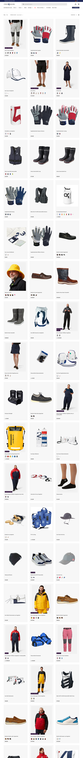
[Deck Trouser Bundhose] (15, 34)
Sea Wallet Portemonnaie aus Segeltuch (12, 615)
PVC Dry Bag (33, 534)
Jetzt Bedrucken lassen (8, 7)
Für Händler (48, 7)
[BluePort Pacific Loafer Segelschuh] (15, 720)
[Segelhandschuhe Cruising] (67, 115)
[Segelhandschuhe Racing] (15, 195)
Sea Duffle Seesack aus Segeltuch (37, 332)
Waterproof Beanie (8, 574)
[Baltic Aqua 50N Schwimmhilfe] (15, 155)
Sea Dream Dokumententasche (62, 453)
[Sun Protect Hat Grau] (67, 518)
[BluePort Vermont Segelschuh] (41, 276)
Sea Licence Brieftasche (9, 252)
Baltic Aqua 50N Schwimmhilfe (11, 171)
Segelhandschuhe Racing (9, 211)
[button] (77, 1)
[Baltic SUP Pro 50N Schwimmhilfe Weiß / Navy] (67, 680)
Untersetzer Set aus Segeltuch (36, 494)
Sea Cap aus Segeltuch (9, 90)
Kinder (25, 7)
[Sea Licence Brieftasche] (15, 236)
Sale (35, 7)
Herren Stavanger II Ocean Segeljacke (38, 615)
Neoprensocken (59, 494)
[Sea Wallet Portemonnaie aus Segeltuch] (15, 599)
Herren (14, 7)
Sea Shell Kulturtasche (9, 695)
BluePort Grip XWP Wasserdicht (37, 574)
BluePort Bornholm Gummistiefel (63, 50)
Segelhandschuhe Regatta (36, 50)
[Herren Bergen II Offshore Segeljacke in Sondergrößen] (15, 639)
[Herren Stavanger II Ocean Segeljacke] (41, 599)
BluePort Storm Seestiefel (10, 332)
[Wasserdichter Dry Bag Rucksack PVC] (15, 437)
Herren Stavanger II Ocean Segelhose (38, 695)
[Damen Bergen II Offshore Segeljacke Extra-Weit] (15, 478)
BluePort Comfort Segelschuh (62, 252)
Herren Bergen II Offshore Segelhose (63, 332)
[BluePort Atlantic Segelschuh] (67, 599)
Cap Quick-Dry (59, 574)
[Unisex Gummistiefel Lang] (41, 155)
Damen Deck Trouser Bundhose (62, 655)
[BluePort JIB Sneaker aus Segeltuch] (67, 720)
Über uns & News (40, 7)
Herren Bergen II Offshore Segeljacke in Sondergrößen (15, 655)
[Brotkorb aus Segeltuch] (15, 518)
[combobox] (44, 4)
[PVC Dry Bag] (41, 518)
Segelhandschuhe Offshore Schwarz (37, 252)
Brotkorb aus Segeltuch (9, 534)
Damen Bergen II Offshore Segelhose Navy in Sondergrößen (65, 414)
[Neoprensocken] (67, 478)
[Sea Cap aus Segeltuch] (15, 74)
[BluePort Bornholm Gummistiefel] (67, 34)
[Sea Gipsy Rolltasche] (41, 437)
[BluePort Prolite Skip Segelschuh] (41, 397)
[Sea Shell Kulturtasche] (15, 680)
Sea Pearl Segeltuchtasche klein (63, 373)
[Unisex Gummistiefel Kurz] (67, 155)
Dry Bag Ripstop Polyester (62, 211)
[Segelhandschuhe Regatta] (41, 34)
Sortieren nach (13, 14)
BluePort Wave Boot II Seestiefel (63, 292)
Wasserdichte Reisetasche (36, 655)
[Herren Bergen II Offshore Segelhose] (67, 316)
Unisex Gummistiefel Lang (36, 171)
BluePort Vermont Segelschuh (36, 292)
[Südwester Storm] (15, 276)
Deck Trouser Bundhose (9, 50)
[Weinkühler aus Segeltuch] (15, 115)
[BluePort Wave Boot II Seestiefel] (67, 276)
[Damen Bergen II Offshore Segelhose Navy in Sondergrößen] (67, 397)
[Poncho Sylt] (67, 74)
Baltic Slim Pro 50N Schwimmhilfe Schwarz (39, 211)
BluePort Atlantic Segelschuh (62, 615)
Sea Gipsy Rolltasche (35, 453)
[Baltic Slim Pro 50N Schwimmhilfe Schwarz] (41, 195)
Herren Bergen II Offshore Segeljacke (38, 736)
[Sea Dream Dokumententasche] (67, 437)
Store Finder (54, 7)
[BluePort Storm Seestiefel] (15, 316)
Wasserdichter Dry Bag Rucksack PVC (12, 453)
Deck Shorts (33, 90)
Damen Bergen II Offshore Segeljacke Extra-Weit (14, 494)
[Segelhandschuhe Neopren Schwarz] (41, 115)
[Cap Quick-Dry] (67, 558)
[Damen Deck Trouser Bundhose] (67, 639)
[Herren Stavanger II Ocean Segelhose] (41, 680)
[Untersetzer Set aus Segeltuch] (41, 478)
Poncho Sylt (59, 90)
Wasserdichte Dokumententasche (37, 373)
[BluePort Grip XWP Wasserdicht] (41, 558)
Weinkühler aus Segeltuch (10, 131)
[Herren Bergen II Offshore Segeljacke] (41, 720)
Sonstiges (30, 7)
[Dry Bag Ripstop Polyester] (67, 195)
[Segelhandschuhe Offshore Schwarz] (41, 236)
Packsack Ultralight (8, 413)
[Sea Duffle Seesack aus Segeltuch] (41, 316)
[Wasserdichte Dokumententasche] (41, 357)
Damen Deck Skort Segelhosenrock (11, 373)
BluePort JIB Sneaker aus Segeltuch (63, 736)
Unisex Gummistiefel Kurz (61, 171)
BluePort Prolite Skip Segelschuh (37, 413)
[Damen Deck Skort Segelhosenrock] (15, 357)
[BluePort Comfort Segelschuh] (67, 236)
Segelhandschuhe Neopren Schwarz (37, 131)
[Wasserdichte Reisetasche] (41, 639)
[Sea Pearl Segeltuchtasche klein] (67, 357)
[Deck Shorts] (41, 74)
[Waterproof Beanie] (15, 558)
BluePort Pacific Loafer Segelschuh (11, 736)
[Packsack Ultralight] (15, 397)
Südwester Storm (8, 292)
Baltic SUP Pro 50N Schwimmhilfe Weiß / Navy (65, 695)
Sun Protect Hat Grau (61, 534)
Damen (20, 7)
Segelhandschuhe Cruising (62, 131)
